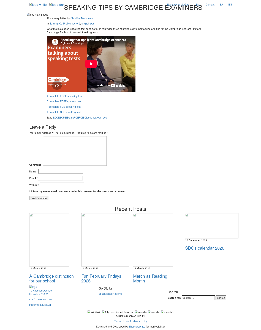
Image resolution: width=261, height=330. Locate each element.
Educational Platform (110, 293)
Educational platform (178, 4)
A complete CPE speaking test (64, 112)
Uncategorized (99, 117)
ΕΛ (221, 4)
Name (33, 171)
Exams (70, 117)
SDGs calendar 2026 (204, 248)
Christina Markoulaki (81, 18)
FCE (76, 117)
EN (230, 4)
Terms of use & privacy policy (130, 321)
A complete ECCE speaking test (64, 96)
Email (33, 178)
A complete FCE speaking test (64, 106)
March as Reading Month (150, 278)
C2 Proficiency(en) (69, 23)
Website (34, 185)
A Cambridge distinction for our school (51, 278)
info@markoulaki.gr (40, 304)
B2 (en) (54, 23)
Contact (210, 4)
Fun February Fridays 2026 (101, 278)
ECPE (63, 117)
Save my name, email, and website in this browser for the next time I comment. (79, 191)
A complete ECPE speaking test (64, 101)
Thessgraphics (137, 326)
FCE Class (85, 117)
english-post (88, 23)
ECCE (56, 117)
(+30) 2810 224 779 (40, 299)
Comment (35, 164)
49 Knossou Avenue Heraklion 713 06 (40, 292)
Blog (197, 4)
